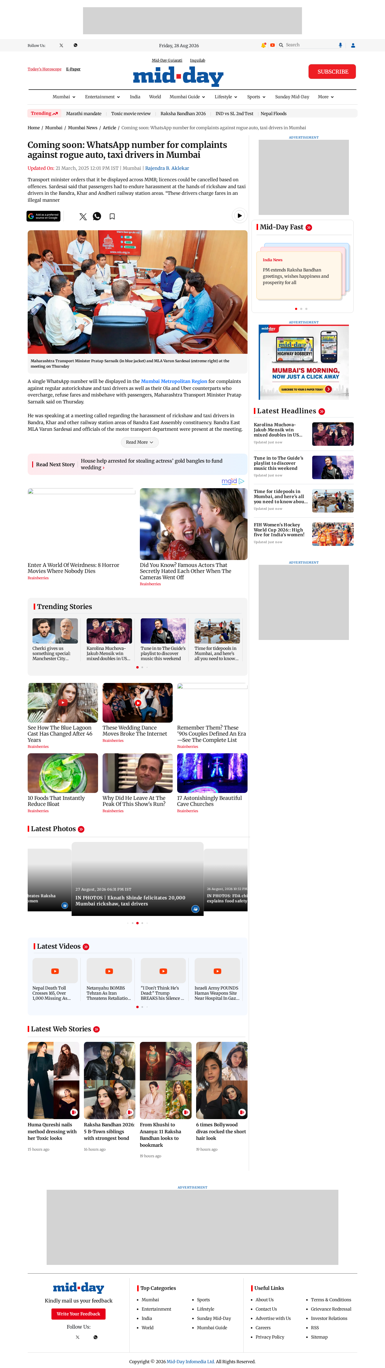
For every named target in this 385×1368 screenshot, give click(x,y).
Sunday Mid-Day (292, 96)
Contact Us (266, 1309)
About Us (265, 1299)
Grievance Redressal (331, 1309)
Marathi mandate (83, 114)
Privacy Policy (270, 1337)
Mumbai (61, 96)
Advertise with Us (273, 1318)
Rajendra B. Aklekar (167, 168)
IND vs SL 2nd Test (234, 114)
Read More (137, 442)
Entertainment (100, 96)
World (155, 96)
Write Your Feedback (78, 1314)
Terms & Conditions (331, 1299)
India (135, 96)
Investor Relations (329, 1318)
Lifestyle (223, 96)
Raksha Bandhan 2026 (183, 114)
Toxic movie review (131, 114)
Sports (253, 96)
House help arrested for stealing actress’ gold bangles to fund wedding (152, 464)
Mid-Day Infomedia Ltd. (191, 1361)
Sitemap (319, 1337)
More (323, 96)
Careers (263, 1327)
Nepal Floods (274, 113)
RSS (315, 1327)
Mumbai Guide (185, 96)
